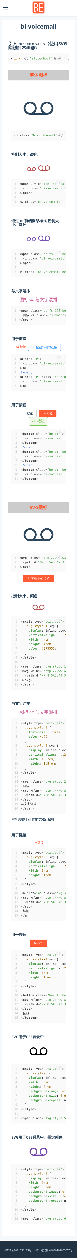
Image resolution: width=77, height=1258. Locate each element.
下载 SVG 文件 (40, 579)
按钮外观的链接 (46, 347)
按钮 (29, 413)
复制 (61, 57)
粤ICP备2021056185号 (17, 1250)
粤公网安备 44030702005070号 (54, 1250)
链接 (23, 347)
